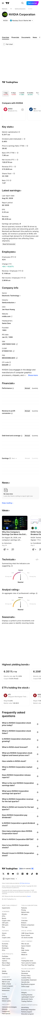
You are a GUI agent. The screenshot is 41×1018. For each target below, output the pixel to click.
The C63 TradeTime (27, 965)
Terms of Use (25, 971)
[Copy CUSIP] (14, 351)
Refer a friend (6, 984)
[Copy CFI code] (10, 365)
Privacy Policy (25, 975)
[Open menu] (3, 3)
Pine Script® (6, 965)
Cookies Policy (26, 978)
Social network (7, 979)
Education (5, 999)
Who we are (25, 944)
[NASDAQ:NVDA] (4, 528)
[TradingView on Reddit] (36, 873)
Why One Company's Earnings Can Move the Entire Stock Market (14, 533)
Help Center (25, 950)
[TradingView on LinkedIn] (22, 873)
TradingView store (27, 961)
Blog (22, 948)
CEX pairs (5, 923)
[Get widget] (37, 559)
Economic (5, 944)
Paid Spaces (6, 1013)
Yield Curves (6, 958)
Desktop (4, 973)
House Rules (6, 988)
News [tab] (35, 37)
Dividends (5, 948)
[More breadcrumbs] (11, 9)
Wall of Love (6, 981)
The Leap (24, 927)
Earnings (5, 946)
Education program (27, 1014)
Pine (3, 927)
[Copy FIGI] (17, 358)
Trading (4, 996)
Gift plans (24, 914)
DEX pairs (5, 925)
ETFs (3, 916)
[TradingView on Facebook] (8, 873)
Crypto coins (6, 920)
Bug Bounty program (28, 984)
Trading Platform (26, 1001)
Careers (23, 952)
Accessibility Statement (29, 980)
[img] (30, 20)
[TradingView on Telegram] (27, 873)
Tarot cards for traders (28, 963)
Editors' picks (6, 1001)
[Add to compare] (22, 109)
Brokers (23, 923)
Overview (24, 920)
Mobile (4, 971)
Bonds (4, 918)
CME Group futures (27, 933)
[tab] (27, 388)
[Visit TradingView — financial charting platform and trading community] (10, 82)
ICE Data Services (25, 883)
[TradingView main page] (7, 3)
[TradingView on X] (3, 873)
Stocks (4, 914)
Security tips (25, 982)
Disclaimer (24, 973)
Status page (25, 986)
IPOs (3, 950)
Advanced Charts (27, 999)
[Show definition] (19, 132)
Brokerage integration (28, 1009)
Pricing (23, 910)
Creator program (7, 986)
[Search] (22, 3)
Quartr (29, 896)
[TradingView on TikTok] (32, 873)
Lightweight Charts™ (28, 997)
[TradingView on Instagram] (17, 873)
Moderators (5, 990)
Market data (25, 912)
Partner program (26, 1012)
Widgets (24, 992)
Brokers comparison (27, 925)
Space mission (26, 946)
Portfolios (5, 956)
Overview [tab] (5, 37)
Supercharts (6, 908)
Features (24, 908)
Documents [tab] (25, 37)
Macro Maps (6, 963)
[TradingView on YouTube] (13, 873)
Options (4, 961)
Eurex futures (25, 935)
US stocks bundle (27, 937)
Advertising (25, 1007)
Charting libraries (26, 995)
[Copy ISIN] (17, 344)
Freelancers (6, 1011)
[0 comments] (13, 549)
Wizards (4, 1009)
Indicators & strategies (9, 1007)
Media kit (24, 954)
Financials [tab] (15, 37)
